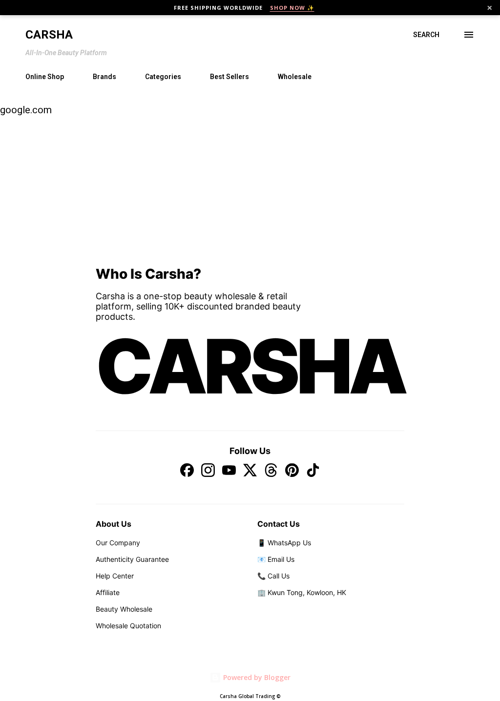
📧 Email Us (275, 559)
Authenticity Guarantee (132, 559)
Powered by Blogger (256, 677)
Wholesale (295, 77)
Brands (104, 77)
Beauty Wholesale (124, 609)
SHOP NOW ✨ (292, 7)
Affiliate (108, 592)
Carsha (49, 34)
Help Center (115, 576)
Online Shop (44, 77)
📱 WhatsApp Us (284, 542)
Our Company (118, 542)
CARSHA (250, 366)
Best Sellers (229, 77)
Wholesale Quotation (128, 625)
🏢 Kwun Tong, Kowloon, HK (301, 592)
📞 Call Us (273, 576)
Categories (163, 77)
